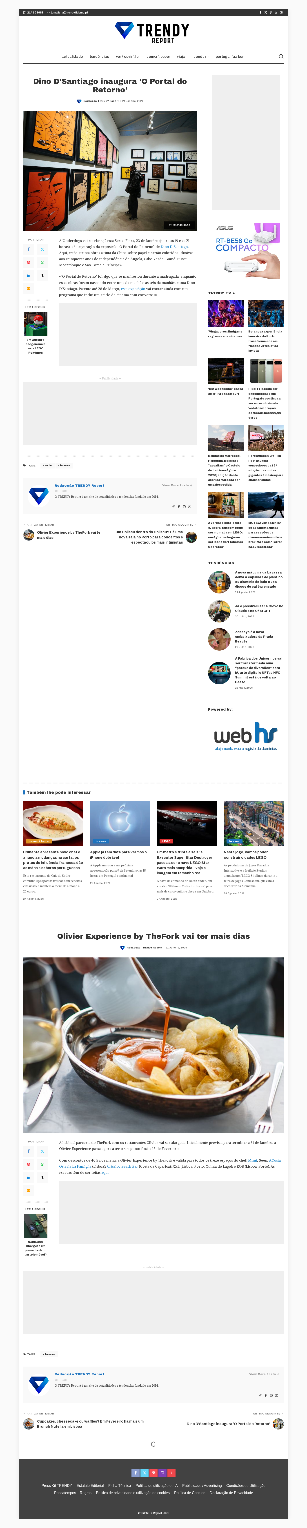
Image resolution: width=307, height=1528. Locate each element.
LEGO (166, 841)
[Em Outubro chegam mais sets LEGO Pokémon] (35, 324)
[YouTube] (281, 12)
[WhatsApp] (42, 262)
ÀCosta (275, 1160)
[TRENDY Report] (153, 33)
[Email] (28, 288)
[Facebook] (260, 12)
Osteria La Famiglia (75, 1166)
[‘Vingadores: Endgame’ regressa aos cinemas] (226, 313)
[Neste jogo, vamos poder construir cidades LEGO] (254, 823)
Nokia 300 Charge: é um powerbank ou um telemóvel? (35, 1248)
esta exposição (133, 288)
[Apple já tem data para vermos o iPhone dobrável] (120, 823)
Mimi (252, 1160)
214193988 (35, 12)
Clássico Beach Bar (122, 1166)
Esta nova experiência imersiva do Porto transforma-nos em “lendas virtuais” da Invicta (265, 341)
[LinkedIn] (28, 275)
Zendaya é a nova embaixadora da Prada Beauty (254, 636)
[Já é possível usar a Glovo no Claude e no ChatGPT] (219, 611)
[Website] (173, 507)
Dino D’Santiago (174, 246)
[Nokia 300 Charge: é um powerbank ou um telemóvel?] (35, 1226)
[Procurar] (281, 56)
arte (48, 465)
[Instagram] (276, 12)
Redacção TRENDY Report (101, 101)
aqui (105, 1172)
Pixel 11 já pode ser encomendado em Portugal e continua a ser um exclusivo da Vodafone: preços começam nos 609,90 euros (264, 403)
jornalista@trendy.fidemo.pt (69, 12)
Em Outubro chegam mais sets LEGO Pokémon (35, 346)
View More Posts (175, 485)
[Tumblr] (42, 275)
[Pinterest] (271, 12)
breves (65, 465)
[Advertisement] (128, 334)
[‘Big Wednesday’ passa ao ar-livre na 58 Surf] (226, 371)
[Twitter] (265, 12)
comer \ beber (39, 841)
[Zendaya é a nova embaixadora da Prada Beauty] (219, 639)
